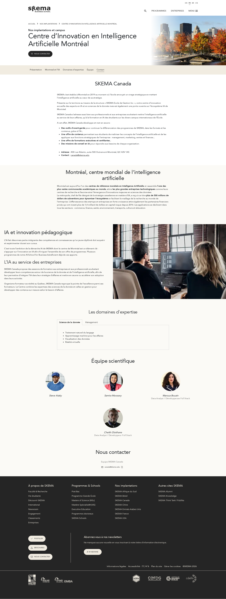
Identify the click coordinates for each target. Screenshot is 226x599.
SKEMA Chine (121, 504)
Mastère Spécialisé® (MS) (83, 504)
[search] (145, 11)
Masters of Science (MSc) (83, 500)
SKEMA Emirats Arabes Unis (128, 509)
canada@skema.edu (80, 155)
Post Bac (76, 491)
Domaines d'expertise (73, 69)
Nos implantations (48, 24)
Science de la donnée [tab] (69, 322)
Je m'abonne (93, 552)
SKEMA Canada (122, 500)
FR (190, 3)
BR (193, 3)
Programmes (158, 10)
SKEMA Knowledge (167, 496)
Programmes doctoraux (82, 513)
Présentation (36, 69)
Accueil (31, 24)
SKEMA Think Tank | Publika (171, 500)
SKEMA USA (120, 518)
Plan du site (156, 566)
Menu (191, 10)
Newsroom (33, 509)
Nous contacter (42, 54)
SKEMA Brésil (121, 496)
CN (196, 3)
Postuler (38, 538)
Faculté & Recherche (37, 491)
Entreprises (177, 10)
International (34, 504)
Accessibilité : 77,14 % (138, 566)
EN (186, 3)
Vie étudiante (34, 496)
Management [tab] (91, 322)
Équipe (90, 69)
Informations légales (116, 566)
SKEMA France (122, 513)
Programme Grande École (84, 496)
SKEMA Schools (79, 518)
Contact (100, 69)
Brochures (39, 548)
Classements (34, 518)
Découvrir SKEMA (36, 500)
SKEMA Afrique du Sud (126, 491)
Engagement (34, 513)
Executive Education (81, 509)
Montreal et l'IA (52, 69)
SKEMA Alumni (165, 491)
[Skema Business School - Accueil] (39, 10)
